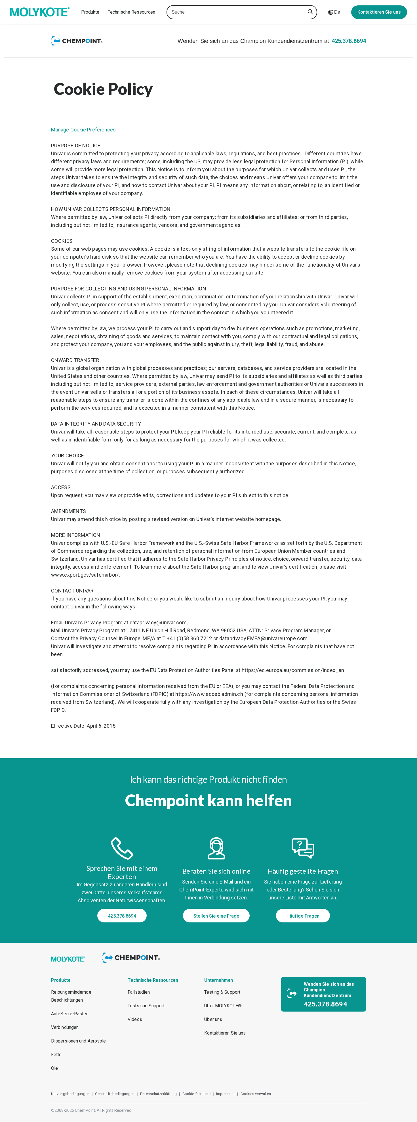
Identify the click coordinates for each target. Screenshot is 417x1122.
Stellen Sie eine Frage (216, 916)
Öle (54, 1068)
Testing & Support (222, 992)
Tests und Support (146, 1005)
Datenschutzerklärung (158, 1094)
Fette (56, 1054)
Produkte (90, 12)
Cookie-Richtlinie (196, 1094)
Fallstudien (139, 992)
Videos (135, 1019)
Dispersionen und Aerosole (78, 1041)
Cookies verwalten (256, 1094)
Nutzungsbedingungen (70, 1094)
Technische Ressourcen (131, 12)
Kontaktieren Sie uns (379, 12)
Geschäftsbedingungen (114, 1094)
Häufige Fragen (303, 916)
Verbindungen (65, 1027)
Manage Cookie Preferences (83, 130)
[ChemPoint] (132, 963)
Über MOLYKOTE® (222, 1005)
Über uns (213, 1019)
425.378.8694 (349, 40)
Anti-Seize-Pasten (70, 1013)
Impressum (225, 1094)
